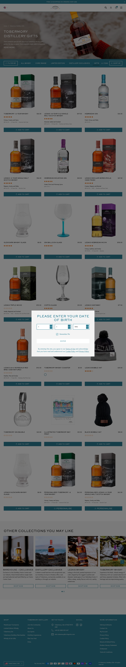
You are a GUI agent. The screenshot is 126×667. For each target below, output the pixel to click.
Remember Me (65, 334)
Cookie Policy (70, 351)
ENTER (63, 341)
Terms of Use (70, 349)
